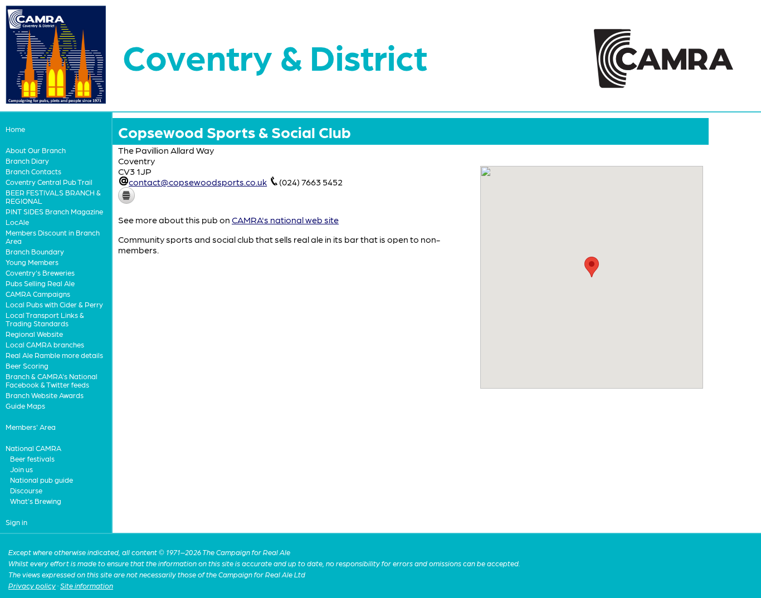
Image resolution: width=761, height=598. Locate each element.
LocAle (17, 222)
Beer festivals (32, 458)
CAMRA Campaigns (38, 294)
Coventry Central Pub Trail (49, 182)
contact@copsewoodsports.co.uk (198, 182)
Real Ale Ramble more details (54, 355)
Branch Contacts (33, 171)
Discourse (26, 490)
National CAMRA (33, 448)
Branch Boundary (35, 251)
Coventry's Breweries (40, 272)
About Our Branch (36, 150)
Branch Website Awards (45, 395)
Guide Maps (25, 405)
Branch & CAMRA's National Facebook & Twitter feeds (51, 380)
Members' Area (31, 427)
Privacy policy (32, 585)
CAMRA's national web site (285, 219)
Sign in (16, 522)
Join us (21, 469)
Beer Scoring (27, 365)
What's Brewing (35, 501)
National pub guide (41, 480)
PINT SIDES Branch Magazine (54, 211)
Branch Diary (27, 160)
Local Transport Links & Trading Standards (45, 319)
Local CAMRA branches (45, 344)
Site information (86, 585)
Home (15, 129)
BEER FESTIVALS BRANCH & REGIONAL (53, 196)
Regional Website (34, 334)
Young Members (32, 262)
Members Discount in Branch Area (53, 236)
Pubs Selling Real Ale (40, 283)
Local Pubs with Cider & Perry (54, 304)
